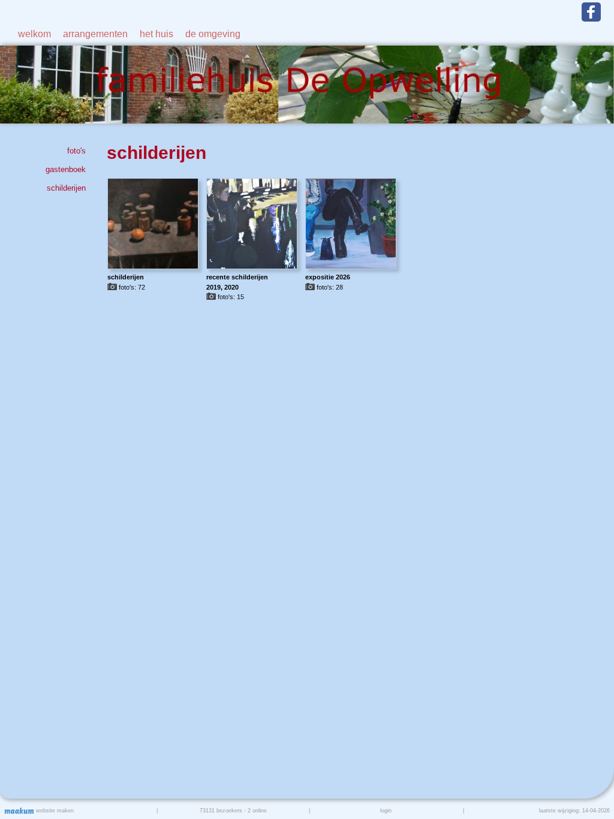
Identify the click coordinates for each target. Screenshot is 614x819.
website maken (54, 811)
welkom (34, 34)
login (386, 811)
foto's (76, 150)
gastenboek (65, 169)
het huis (156, 34)
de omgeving (212, 34)
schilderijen (66, 187)
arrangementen (95, 34)
